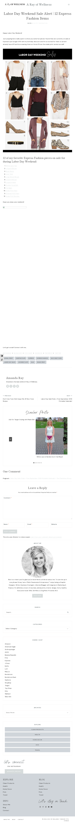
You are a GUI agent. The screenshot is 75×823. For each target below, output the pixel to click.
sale (32, 362)
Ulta (6, 691)
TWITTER (58, 353)
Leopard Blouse (11, 168)
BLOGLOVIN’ (18, 353)
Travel (37, 750)
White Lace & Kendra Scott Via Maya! (50, 457)
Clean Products (37, 729)
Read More (37, 595)
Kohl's (7, 666)
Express (7, 661)
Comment (8, 498)
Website (54, 524)
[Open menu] (68, 4)
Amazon (8, 644)
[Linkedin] (48, 807)
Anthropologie (10, 649)
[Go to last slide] (10, 439)
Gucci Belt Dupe (56, 358)
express (31, 358)
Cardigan (9, 188)
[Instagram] (40, 807)
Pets (37, 745)
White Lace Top (11, 166)
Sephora (8, 680)
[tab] (33, 462)
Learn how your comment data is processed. (46, 537)
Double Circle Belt (12, 185)
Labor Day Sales (9, 362)
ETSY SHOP (28, 353)
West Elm (8, 697)
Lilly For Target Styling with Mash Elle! (22, 420)
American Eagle (10, 647)
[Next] (64, 439)
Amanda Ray (15, 378)
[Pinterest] (46, 807)
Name (6, 524)
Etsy (6, 658)
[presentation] (50, 435)
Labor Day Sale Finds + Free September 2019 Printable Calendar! (56, 398)
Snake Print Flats (11, 191)
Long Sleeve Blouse (12, 177)
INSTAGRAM (7, 353)
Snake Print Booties (13, 196)
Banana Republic (10, 655)
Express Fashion (42, 358)
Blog (4, 807)
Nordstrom (8, 674)
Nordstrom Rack (10, 677)
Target (7, 685)
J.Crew (7, 663)
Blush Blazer (10, 171)
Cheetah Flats (20, 358)
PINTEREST (48, 353)
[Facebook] (43, 807)
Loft (6, 669)
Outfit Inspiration (40, 23)
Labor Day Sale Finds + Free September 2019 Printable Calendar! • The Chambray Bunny (40, 478)
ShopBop (8, 683)
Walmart (8, 694)
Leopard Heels (11, 182)
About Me (6, 805)
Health (37, 734)
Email (29, 524)
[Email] (51, 807)
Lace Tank (9, 174)
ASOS (7, 652)
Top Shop (8, 688)
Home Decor (37, 739)
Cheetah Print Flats (12, 193)
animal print (8, 358)
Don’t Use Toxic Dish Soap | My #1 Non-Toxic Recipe (18, 398)
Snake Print (41, 362)
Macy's (7, 672)
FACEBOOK (38, 353)
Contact (6, 810)
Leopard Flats (23, 362)
